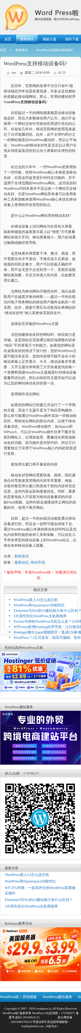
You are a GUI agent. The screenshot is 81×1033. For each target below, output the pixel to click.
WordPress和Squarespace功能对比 (39, 605)
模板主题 (49, 39)
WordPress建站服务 (57, 997)
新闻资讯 (27, 39)
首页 (7, 39)
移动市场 (38, 562)
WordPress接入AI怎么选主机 (36, 600)
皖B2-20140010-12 (28, 1017)
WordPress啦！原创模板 (18, 997)
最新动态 (21, 562)
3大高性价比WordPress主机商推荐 (40, 616)
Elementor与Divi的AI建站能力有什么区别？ (39, 900)
